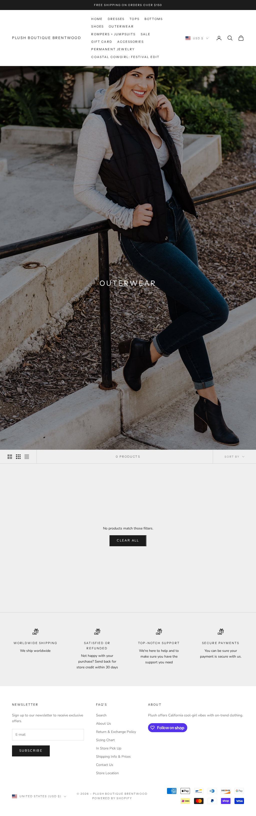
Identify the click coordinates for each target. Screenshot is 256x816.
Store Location (107, 773)
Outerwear (121, 26)
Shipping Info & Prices (113, 756)
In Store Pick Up (108, 748)
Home (97, 19)
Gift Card (101, 42)
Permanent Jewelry (113, 49)
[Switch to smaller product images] (18, 456)
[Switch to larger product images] (10, 456)
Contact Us (104, 764)
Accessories (130, 42)
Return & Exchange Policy (116, 731)
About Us (103, 723)
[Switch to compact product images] (26, 456)
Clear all (128, 540)
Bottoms (153, 19)
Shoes (97, 26)
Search (101, 715)
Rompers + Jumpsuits (113, 34)
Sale (146, 34)
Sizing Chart (105, 740)
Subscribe (30, 750)
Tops (135, 19)
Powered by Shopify (112, 798)
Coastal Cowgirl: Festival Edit (125, 57)
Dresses (116, 19)
